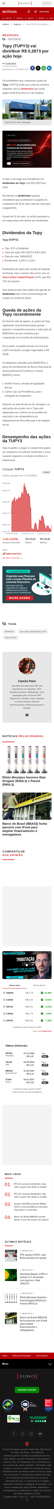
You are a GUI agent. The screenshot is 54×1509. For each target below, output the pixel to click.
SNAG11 (19, 18)
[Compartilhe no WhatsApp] (43, 68)
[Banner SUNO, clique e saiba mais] (27, 151)
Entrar (47, 3)
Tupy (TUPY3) (14, 39)
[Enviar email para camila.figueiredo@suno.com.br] (27, 715)
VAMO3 (9, 993)
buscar (28, 11)
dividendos (27, 89)
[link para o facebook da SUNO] (14, 1434)
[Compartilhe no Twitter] (38, 68)
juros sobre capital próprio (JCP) (33, 632)
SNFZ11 (8, 18)
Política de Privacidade (21, 1356)
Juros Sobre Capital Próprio (18, 277)
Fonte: (42, 1031)
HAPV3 (9, 1020)
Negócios (17, 24)
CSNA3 (9, 1013)
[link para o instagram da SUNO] (31, 1434)
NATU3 (9, 1006)
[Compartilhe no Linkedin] (49, 68)
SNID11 (42, 18)
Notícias (5, 24)
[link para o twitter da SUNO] (23, 1434)
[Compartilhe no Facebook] (32, 68)
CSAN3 (9, 1000)
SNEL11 (31, 18)
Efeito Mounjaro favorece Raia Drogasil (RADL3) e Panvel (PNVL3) (24, 781)
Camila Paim (27, 681)
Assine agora (27, 1390)
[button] (42, 11)
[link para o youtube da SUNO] (40, 1434)
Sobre (4, 1356)
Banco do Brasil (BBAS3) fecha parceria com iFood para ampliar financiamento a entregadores (24, 829)
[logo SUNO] (25, 4)
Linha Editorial (42, 1356)
